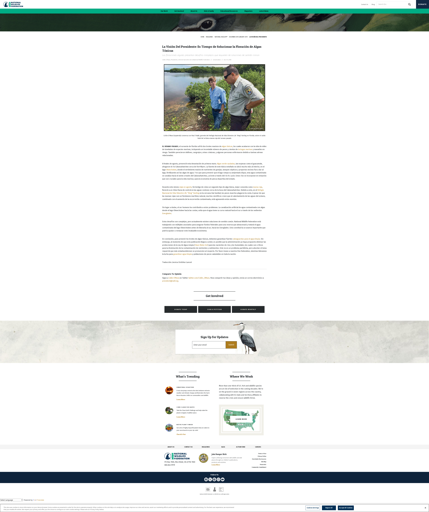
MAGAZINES (206, 447)
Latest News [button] (263, 11)
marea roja (257, 187)
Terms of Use (262, 453)
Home (202, 37)
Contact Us (364, 4)
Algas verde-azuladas (226, 164)
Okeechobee (171, 170)
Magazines (209, 37)
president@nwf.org (170, 281)
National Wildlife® (221, 37)
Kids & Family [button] (209, 11)
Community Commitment (259, 467)
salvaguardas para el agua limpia (246, 239)
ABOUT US (171, 447)
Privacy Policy (262, 456)
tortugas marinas (245, 149)
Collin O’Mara (174, 278)
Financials (263, 464)
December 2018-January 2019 (238, 37)
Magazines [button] (248, 11)
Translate (40, 500)
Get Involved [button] (179, 11)
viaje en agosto (185, 187)
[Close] (425, 507)
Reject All (328, 508)
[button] (231, 344)
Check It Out (181, 434)
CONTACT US (188, 447)
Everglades (166, 213)
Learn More (181, 399)
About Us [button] (194, 11)
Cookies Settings (313, 508)
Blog (373, 4)
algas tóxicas (227, 146)
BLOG (223, 447)
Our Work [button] (164, 11)
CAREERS (258, 447)
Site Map (263, 461)
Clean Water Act (201, 245)
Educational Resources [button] (229, 11)
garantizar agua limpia (182, 254)
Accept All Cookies (345, 508)
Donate (422, 4)
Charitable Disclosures (259, 459)
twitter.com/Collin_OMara (198, 278)
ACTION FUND (240, 447)
